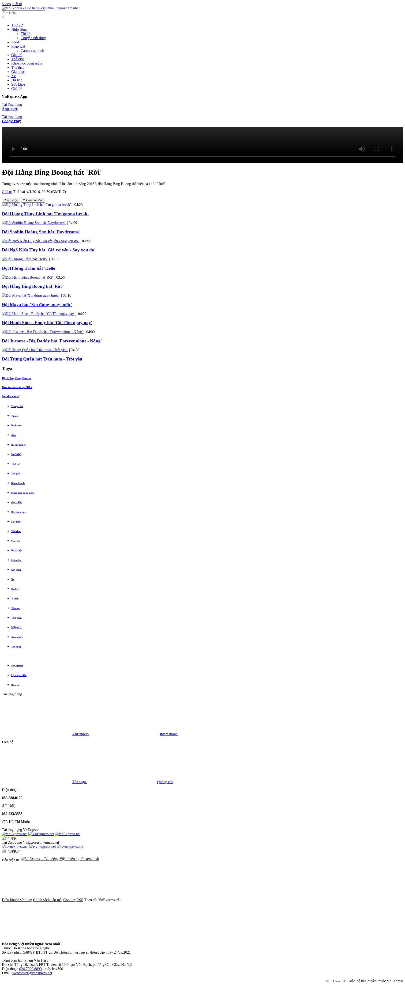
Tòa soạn (79, 782)
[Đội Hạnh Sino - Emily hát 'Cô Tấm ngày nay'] (38, 314)
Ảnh (13, 435)
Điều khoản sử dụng (17, 900)
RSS (79, 900)
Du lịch (16, 80)
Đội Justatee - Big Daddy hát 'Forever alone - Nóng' (52, 340)
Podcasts (16, 425)
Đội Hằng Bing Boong (16, 378)
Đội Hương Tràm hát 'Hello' (29, 268)
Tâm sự (15, 608)
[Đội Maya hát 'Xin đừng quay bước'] (31, 295)
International (169, 734)
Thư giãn (16, 617)
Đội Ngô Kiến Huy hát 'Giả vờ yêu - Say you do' (48, 249)
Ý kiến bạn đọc (33, 200)
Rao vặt (15, 684)
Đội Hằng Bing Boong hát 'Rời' (32, 286)
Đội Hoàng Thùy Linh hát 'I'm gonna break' (45, 213)
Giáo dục (18, 72)
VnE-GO (16, 454)
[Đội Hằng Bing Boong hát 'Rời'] (28, 277)
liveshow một (10, 396)
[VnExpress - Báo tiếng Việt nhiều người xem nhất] (40, 8)
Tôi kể (25, 34)
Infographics (18, 444)
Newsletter (17, 665)
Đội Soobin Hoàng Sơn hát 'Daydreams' (41, 231)
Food (15, 42)
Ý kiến (15, 598)
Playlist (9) (11, 200)
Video (6, 4)
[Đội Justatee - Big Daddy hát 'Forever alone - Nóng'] (43, 332)
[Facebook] (157, 900)
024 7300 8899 (30, 969)
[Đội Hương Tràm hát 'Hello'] (25, 259)
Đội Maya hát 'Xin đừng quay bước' (37, 304)
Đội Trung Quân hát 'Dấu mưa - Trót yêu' (42, 358)
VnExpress (80, 734)
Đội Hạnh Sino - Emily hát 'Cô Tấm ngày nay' (47, 322)
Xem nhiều (17, 637)
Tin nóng (16, 646)
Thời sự (17, 25)
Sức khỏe (18, 84)
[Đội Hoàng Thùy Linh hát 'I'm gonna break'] (37, 205)
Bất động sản (18, 512)
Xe (13, 76)
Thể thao (17, 67)
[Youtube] (300, 900)
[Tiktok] (37, 936)
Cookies (69, 900)
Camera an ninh (32, 51)
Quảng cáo (165, 782)
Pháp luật (18, 46)
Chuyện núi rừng (33, 38)
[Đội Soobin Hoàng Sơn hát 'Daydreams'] (34, 223)
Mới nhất (16, 627)
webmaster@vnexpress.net (32, 973)
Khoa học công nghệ (26, 63)
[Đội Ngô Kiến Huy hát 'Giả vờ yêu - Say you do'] (40, 241)
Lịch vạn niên (18, 675)
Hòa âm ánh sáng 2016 (17, 387)
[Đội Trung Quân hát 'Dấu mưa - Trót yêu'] (35, 350)
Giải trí (17, 4)
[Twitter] (229, 900)
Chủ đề (16, 89)
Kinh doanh (18, 483)
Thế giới (17, 59)
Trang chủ (17, 406)
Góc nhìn (16, 502)
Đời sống (16, 569)
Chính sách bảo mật (47, 900)
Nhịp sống (19, 29)
